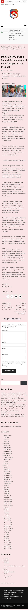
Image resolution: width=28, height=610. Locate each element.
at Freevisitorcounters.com (8, 583)
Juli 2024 (6, 485)
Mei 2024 (6, 489)
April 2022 (6, 538)
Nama (4, 342)
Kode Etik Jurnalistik (9, 594)
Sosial (5, 574)
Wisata (6, 578)
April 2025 (6, 467)
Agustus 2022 (7, 531)
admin (3, 70)
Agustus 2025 (7, 459)
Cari (2, 379)
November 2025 (8, 453)
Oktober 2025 (7, 455)
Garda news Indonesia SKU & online (13, 592)
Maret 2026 (7, 445)
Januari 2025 (7, 473)
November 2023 (8, 501)
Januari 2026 (7, 449)
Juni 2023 (6, 511)
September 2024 (8, 481)
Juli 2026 (6, 437)
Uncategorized (8, 576)
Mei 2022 (6, 536)
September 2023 (8, 505)
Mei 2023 (6, 513)
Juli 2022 (6, 533)
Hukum (6, 560)
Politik (5, 568)
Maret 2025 (7, 469)
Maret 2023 (7, 517)
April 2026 (6, 443)
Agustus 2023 (7, 507)
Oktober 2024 (7, 479)
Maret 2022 (7, 540)
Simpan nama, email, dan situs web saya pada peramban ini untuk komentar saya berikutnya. (14, 363)
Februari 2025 (7, 471)
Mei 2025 (6, 465)
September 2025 (8, 457)
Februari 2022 (7, 542)
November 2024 (8, 477)
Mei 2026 (6, 441)
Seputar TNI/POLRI (9, 572)
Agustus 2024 (7, 483)
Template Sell (11, 606)
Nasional (6, 562)
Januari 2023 (7, 521)
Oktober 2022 (7, 527)
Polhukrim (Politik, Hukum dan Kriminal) (14, 566)
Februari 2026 (7, 447)
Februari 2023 (7, 519)
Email (4, 348)
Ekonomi (6, 558)
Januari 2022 (7, 544)
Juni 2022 (6, 534)
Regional (3, 54)
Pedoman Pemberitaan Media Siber (13, 596)
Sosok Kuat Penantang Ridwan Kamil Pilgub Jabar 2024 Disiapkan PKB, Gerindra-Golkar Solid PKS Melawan (20, 308)
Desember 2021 (8, 546)
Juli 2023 (6, 509)
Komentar (5, 330)
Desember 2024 (8, 475)
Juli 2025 (6, 461)
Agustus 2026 (7, 435)
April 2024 (6, 491)
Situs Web (5, 354)
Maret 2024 (7, 493)
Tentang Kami (7, 598)
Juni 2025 (6, 463)
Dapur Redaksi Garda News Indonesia (14, 590)
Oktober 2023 (7, 503)
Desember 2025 (8, 451)
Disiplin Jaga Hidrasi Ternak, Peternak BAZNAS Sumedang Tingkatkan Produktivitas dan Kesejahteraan (13, 411)
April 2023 (6, 515)
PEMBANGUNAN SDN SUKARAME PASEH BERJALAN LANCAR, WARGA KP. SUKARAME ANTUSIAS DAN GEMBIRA (17, 34)
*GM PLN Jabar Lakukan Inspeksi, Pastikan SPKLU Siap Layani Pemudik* (7, 306)
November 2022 (8, 525)
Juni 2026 (6, 439)
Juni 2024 (6, 487)
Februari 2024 (7, 495)
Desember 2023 (8, 499)
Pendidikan (7, 564)
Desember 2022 (8, 523)
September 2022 (8, 529)
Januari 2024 (7, 497)
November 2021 (8, 548)
